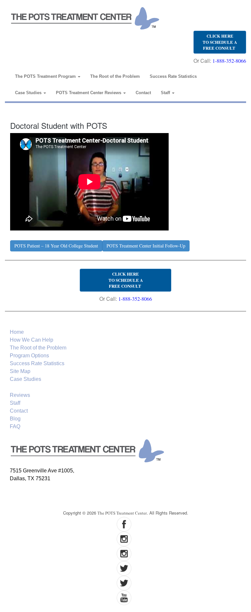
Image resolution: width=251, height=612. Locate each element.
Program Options (29, 355)
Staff (166, 92)
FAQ (15, 426)
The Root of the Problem (115, 76)
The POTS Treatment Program (46, 76)
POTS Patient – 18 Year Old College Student (56, 246)
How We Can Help (31, 340)
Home (17, 332)
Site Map (20, 371)
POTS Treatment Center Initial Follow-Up (146, 246)
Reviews (20, 395)
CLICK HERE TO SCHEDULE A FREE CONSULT (220, 42)
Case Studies (29, 92)
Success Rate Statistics (173, 76)
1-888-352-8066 (229, 60)
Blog (15, 418)
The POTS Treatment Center (122, 513)
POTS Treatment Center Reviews (89, 92)
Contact (143, 92)
